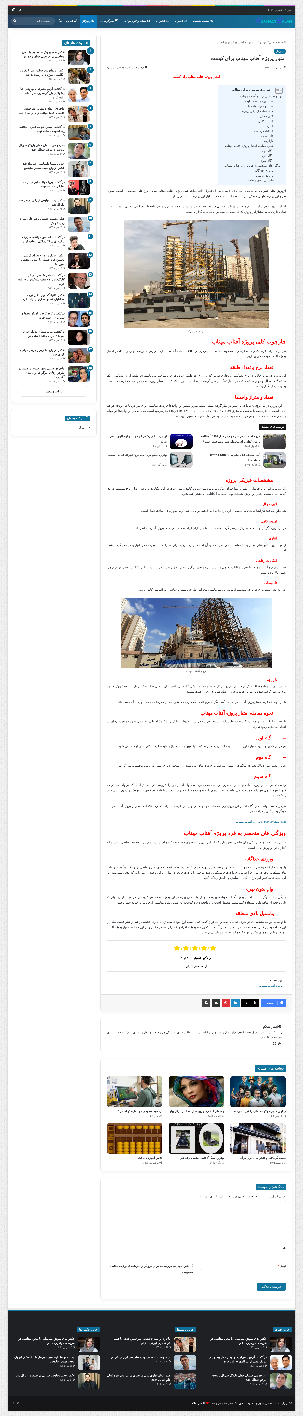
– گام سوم (271, 160)
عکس (162, 20)
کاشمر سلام (272, 1026)
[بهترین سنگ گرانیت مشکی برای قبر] (196, 1138)
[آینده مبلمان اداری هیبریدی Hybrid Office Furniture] (274, 460)
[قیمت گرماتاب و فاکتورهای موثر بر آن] (258, 1138)
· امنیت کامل (270, 121)
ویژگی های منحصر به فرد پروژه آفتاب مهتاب (253, 165)
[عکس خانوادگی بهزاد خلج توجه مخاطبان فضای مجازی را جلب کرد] (79, 300)
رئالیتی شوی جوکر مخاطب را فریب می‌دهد (260, 1111)
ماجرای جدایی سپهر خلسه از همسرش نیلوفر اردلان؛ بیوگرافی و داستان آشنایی (41, 373)
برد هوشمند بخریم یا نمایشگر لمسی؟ (140, 1111)
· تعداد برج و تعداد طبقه (263, 101)
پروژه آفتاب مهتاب (271, 985)
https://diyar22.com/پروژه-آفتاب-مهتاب (261, 821)
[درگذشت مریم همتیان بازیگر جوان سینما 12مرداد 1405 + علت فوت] (79, 337)
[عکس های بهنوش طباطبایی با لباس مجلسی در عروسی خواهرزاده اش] (79, 57)
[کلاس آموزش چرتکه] (134, 1138)
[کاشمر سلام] (274, 21)
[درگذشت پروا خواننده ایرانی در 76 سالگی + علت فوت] (79, 187)
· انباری (273, 126)
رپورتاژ (87, 20)
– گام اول (272, 150)
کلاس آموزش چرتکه (150, 1157)
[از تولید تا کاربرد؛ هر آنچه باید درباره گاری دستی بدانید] (181, 441)
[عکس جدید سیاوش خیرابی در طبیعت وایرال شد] (79, 206)
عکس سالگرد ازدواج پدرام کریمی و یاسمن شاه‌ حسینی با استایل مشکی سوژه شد (43, 260)
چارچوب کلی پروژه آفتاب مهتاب (261, 96)
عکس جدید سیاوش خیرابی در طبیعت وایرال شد (45, 1375)
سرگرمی (108, 20)
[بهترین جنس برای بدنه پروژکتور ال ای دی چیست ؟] (181, 460)
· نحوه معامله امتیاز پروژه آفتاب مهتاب (253, 145)
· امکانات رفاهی (268, 131)
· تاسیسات (271, 136)
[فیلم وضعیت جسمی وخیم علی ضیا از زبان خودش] (79, 224)
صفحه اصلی (276, 42)
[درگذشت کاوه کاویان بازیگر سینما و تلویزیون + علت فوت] (79, 319)
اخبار (180, 20)
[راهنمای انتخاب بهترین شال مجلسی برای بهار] (196, 1091)
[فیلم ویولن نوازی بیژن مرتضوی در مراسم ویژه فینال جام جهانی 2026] (185, 1381)
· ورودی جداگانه (268, 170)
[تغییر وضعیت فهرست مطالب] (277, 90)
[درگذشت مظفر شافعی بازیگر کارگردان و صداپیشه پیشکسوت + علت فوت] (79, 281)
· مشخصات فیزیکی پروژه (262, 111)
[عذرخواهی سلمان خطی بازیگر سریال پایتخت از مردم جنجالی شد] (79, 151)
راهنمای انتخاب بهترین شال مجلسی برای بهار (197, 1111)
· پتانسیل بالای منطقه (265, 180)
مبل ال (83, 427)
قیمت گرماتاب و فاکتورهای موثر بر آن (263, 1157)
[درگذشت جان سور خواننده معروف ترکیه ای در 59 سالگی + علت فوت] (79, 242)
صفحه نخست (201, 20)
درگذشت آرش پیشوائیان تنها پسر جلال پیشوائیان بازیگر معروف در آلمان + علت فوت (42, 93)
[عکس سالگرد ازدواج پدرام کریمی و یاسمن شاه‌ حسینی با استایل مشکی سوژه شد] (79, 261)
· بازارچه (273, 141)
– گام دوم (272, 155)
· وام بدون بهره (269, 175)
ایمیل (282, 1266)
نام (283, 1248)
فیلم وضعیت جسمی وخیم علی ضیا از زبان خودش (141, 1357)
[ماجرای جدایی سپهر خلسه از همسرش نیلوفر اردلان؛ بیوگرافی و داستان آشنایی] (79, 374)
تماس (70, 20)
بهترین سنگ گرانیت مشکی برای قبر (202, 1157)
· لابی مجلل (271, 116)
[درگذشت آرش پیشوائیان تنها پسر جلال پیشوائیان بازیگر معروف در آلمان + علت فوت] (79, 94)
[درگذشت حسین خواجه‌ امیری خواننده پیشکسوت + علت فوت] (79, 132)
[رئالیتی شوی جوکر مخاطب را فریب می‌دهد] (258, 1091)
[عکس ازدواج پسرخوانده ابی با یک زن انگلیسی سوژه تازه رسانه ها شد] (79, 76)
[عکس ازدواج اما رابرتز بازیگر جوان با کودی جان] (79, 355)
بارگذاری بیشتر (53, 391)
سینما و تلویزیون (137, 20)
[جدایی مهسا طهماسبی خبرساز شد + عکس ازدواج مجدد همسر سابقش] (79, 169)
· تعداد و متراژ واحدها (265, 106)
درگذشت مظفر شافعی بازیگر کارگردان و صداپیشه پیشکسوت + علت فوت (41, 279)
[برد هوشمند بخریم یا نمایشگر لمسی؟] (134, 1091)
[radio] (178, 948)
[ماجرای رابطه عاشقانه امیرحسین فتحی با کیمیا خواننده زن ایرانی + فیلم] (79, 114)
